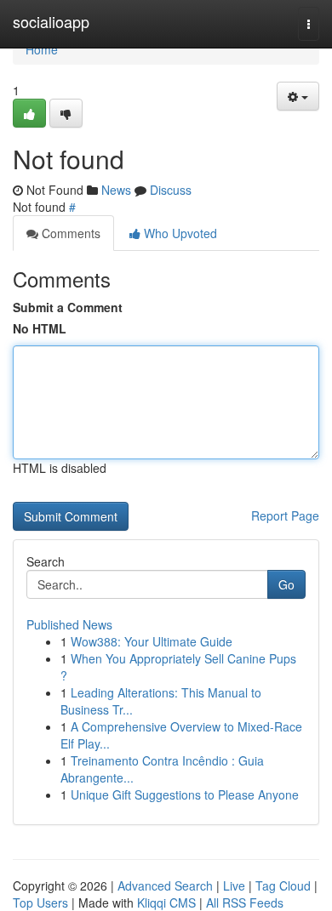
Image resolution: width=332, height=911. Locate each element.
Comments (69, 233)
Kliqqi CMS (166, 902)
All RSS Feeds (244, 902)
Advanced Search (165, 885)
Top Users (40, 902)
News (116, 189)
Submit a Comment (68, 307)
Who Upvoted (178, 233)
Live (234, 885)
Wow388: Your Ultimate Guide (151, 641)
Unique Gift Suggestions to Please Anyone (185, 794)
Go (286, 584)
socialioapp (51, 21)
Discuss (171, 189)
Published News (69, 624)
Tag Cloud (283, 885)
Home (42, 49)
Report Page (285, 515)
